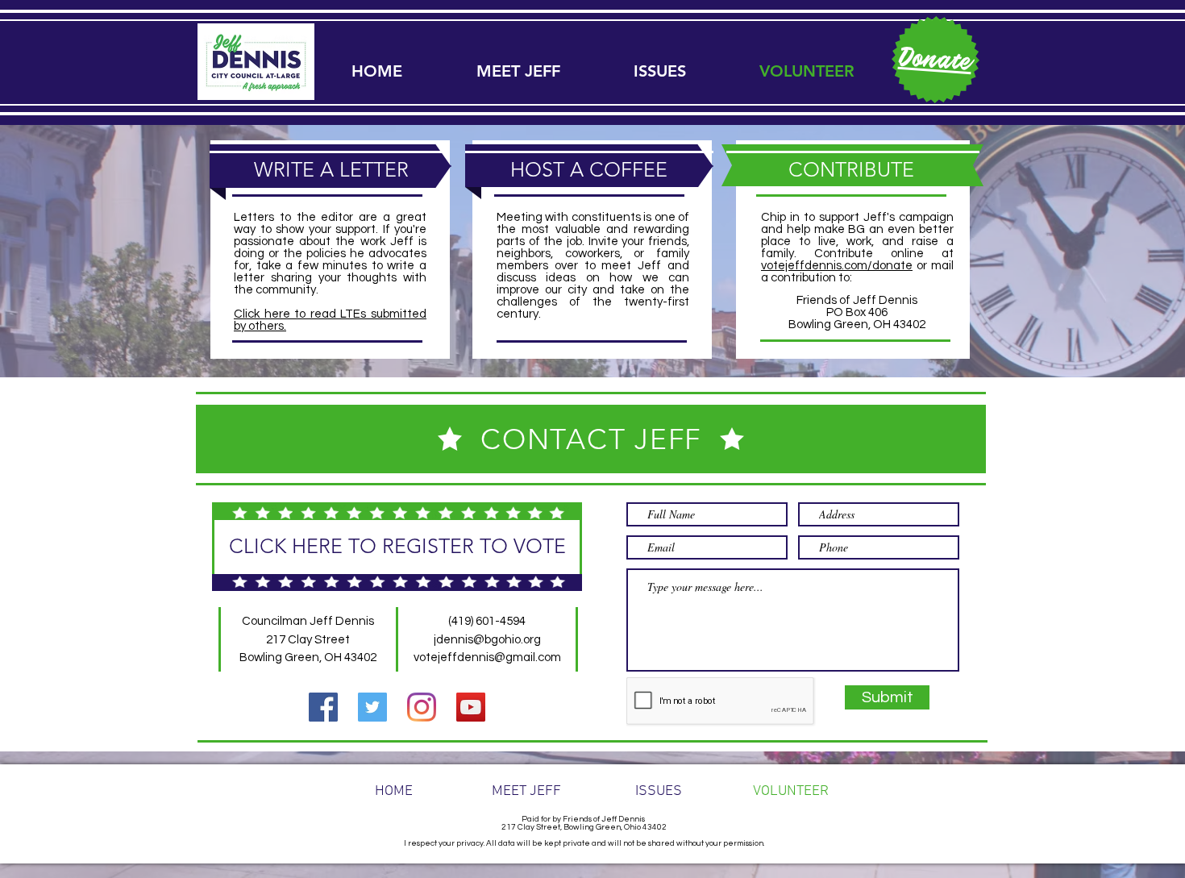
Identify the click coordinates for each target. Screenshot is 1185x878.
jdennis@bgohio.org (487, 640)
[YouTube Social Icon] (470, 707)
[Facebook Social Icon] (323, 707)
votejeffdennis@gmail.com (487, 657)
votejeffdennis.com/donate (837, 266)
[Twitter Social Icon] (372, 707)
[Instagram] (421, 707)
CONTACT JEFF (590, 439)
